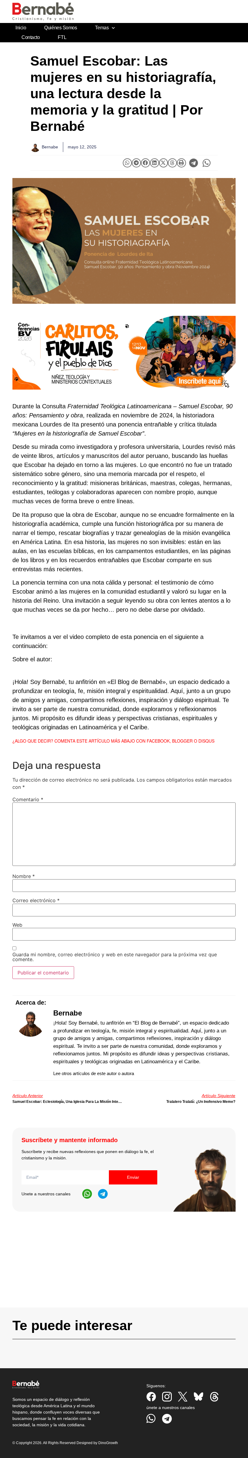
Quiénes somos (60, 27)
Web (17, 924)
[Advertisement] (124, 1265)
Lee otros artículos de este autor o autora (93, 1073)
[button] (127, 162)
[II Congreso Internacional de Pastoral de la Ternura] (124, 353)
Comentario (27, 799)
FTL (62, 37)
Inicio (20, 27)
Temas (102, 27)
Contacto (30, 37)
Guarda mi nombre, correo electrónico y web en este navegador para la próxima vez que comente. (114, 957)
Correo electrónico (36, 900)
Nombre (23, 876)
